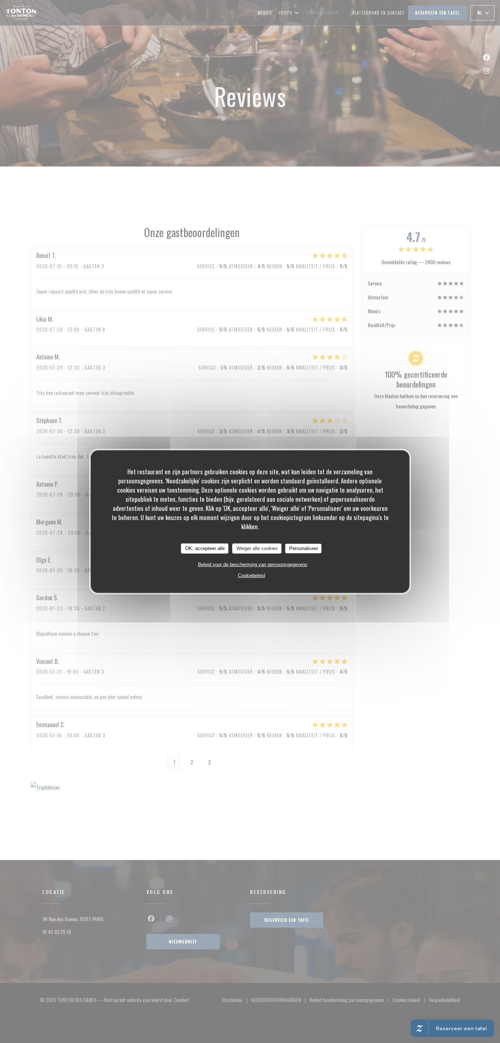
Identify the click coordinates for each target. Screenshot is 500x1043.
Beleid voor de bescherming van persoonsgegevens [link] (252, 564)
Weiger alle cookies (257, 548)
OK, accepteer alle (205, 548)
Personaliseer (303, 548)
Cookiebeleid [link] (251, 575)
